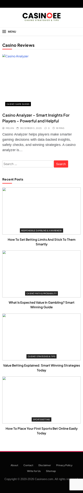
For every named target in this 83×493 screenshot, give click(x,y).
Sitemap (51, 471)
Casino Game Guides (18, 104)
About (14, 465)
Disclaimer (44, 465)
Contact (28, 465)
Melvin (10, 128)
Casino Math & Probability (41, 293)
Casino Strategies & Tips (41, 356)
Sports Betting (41, 419)
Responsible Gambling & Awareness (41, 230)
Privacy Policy (64, 465)
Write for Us (34, 471)
